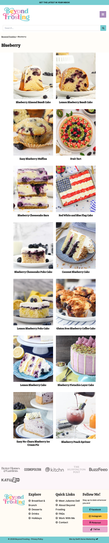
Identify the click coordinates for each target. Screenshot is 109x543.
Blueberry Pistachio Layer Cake (76, 385)
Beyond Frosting (8, 37)
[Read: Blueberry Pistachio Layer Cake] (76, 358)
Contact (63, 522)
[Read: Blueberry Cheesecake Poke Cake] (33, 245)
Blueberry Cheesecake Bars (33, 215)
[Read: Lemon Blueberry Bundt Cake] (76, 75)
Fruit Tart (75, 158)
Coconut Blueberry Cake (76, 272)
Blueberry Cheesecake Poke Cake (33, 272)
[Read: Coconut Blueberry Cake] (76, 245)
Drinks (35, 513)
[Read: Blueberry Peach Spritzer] (76, 415)
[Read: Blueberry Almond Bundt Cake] (33, 75)
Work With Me (67, 518)
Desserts (37, 509)
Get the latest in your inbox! (54, 2)
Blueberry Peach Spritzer (75, 442)
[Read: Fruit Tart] (76, 132)
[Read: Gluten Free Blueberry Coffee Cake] (76, 301)
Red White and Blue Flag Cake (76, 215)
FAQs (62, 513)
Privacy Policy (37, 539)
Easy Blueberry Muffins (33, 158)
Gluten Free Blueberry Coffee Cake (75, 328)
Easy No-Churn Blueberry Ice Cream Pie (33, 443)
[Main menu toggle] (103, 14)
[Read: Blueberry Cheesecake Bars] (33, 188)
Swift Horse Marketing (86, 539)
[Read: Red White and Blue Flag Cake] (76, 188)
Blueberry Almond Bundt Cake (33, 102)
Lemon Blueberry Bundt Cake (76, 102)
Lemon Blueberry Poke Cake (33, 328)
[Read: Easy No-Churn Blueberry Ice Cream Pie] (33, 415)
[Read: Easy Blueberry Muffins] (33, 132)
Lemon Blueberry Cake (33, 385)
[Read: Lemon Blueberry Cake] (33, 358)
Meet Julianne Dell (69, 500)
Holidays (37, 518)
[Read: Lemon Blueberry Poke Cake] (33, 301)
